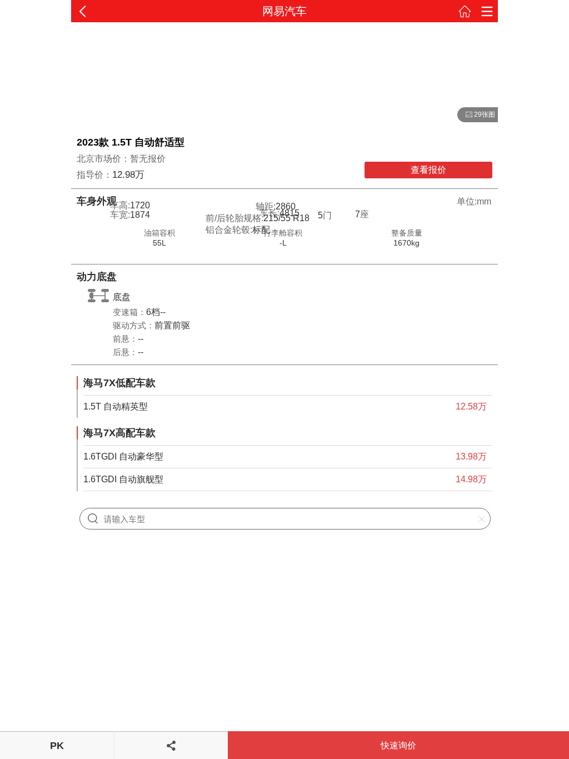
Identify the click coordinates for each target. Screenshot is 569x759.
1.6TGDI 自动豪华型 (123, 456)
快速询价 (398, 745)
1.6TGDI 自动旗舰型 (123, 479)
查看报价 (428, 169)
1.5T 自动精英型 (115, 406)
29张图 (476, 115)
